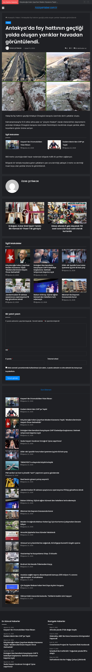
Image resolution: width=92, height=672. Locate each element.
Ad (7, 350)
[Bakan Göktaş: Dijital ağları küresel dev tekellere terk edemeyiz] (46, 285)
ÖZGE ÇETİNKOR (15, 48)
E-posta (9, 359)
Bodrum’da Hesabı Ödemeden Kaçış (36, 564)
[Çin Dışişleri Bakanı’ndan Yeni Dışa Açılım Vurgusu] (12, 588)
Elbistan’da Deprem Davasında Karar (70, 296)
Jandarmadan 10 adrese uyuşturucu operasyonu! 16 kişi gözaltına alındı (17, 297)
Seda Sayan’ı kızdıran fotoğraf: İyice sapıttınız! (41, 441)
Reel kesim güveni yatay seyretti (34, 479)
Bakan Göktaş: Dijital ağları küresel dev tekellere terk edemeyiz (46, 297)
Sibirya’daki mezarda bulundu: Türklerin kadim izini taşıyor (46, 596)
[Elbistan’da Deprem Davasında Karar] (74, 285)
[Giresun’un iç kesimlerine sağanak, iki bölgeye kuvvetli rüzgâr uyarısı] (12, 546)
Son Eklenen (46, 390)
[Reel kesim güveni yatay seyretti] (12, 482)
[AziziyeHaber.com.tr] (46, 7)
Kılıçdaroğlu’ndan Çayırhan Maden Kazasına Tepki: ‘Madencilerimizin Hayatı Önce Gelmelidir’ (54, 2)
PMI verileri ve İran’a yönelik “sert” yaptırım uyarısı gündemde (32, 473)
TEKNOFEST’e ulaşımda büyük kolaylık (36, 462)
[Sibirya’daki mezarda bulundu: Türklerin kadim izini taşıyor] (12, 599)
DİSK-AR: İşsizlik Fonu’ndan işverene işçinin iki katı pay (73, 266)
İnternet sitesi (53, 359)
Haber (18, 17)
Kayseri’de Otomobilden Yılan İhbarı (36, 398)
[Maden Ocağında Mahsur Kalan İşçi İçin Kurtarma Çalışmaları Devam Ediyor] (12, 525)
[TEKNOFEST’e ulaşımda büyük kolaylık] (12, 465)
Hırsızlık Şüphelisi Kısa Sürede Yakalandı (37, 532)
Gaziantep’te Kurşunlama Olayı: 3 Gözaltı (38, 553)
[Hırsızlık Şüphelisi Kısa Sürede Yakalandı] (12, 535)
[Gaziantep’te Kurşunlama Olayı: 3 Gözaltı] (12, 556)
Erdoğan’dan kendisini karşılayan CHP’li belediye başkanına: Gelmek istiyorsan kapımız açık (45, 268)
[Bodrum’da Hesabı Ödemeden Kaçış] (12, 567)
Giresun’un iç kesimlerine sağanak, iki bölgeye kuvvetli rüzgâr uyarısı (50, 543)
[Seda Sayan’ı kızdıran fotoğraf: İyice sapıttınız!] (12, 444)
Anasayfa (10, 17)
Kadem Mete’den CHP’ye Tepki (33, 409)
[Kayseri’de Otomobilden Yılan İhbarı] (12, 144)
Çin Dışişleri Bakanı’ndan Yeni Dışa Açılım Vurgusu (42, 585)
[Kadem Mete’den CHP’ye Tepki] (54, 144)
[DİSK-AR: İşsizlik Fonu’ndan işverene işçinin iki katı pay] (74, 256)
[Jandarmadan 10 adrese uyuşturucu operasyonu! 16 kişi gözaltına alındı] (18, 285)
